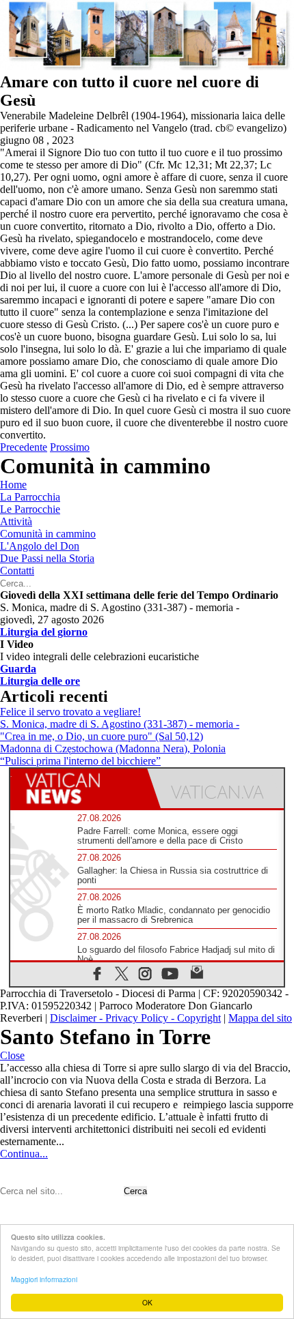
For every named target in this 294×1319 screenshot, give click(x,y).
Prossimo (70, 447)
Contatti (17, 570)
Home (13, 484)
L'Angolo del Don (39, 546)
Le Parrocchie (30, 509)
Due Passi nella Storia (47, 558)
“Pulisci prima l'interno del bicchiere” (80, 761)
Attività (16, 521)
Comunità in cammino (48, 533)
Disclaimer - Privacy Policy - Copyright (135, 1018)
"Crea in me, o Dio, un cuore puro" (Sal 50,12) (101, 736)
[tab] (78, 788)
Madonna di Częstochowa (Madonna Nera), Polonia (113, 748)
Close (12, 1055)
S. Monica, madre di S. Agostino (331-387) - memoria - (119, 724)
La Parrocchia (30, 497)
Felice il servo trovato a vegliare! (70, 711)
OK (147, 1302)
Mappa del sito (260, 1018)
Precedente (23, 447)
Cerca (135, 1191)
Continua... (24, 1153)
